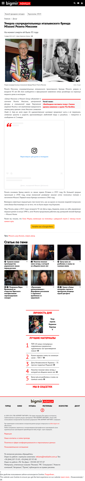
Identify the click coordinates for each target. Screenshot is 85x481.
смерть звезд (30, 236)
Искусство (63, 406)
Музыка (32, 406)
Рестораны (47, 406)
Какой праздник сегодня (14, 14)
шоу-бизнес (19, 236)
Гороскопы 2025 (34, 14)
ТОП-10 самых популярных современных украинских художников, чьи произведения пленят (43, 347)
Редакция (8, 434)
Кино (19, 406)
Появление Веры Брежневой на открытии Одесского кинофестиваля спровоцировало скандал (13, 292)
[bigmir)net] (12, 3)
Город (8, 406)
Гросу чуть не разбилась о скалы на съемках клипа (65, 264)
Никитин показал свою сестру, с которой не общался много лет (40, 264)
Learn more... (65, 477)
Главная (7, 19)
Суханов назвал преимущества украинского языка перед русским (11, 265)
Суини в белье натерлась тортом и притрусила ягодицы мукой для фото (65, 290)
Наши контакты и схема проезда (17, 438)
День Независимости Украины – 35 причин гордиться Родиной (44, 363)
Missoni (11, 236)
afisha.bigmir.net (54, 423)
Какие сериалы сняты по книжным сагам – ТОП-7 (44, 356)
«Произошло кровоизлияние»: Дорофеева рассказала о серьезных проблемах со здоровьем (40, 292)
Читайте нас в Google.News (42, 226)
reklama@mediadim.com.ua (46, 457)
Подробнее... (50, 474)
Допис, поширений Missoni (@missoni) (34, 185)
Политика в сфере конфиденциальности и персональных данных (29, 442)
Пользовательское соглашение (16, 447)
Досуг (15, 19)
